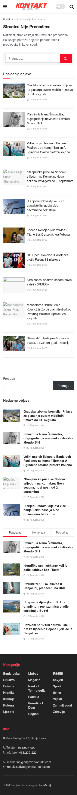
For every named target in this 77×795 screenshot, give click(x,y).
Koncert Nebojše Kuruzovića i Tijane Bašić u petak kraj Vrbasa (48, 232)
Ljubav (33, 673)
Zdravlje (59, 711)
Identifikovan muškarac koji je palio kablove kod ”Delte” (45, 567)
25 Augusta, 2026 (38, 99)
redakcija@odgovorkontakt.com (28, 766)
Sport (57, 686)
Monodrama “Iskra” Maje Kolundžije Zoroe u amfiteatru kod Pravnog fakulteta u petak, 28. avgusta (49, 311)
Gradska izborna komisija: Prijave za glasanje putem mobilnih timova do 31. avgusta (50, 89)
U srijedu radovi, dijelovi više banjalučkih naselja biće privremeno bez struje (45, 205)
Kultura (8, 705)
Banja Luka (11, 673)
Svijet (57, 692)
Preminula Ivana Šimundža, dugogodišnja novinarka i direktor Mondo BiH (48, 118)
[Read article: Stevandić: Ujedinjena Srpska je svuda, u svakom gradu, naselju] (14, 343)
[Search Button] (72, 6)
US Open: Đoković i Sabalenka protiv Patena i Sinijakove (47, 257)
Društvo (9, 680)
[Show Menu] (5, 6)
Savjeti (58, 680)
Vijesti (57, 699)
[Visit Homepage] (31, 6)
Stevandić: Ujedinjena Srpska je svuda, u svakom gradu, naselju (48, 340)
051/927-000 (26, 747)
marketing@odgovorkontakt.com (29, 762)
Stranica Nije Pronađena (30, 19)
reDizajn (47, 785)
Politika (33, 697)
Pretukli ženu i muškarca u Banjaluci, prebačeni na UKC (44, 586)
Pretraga (9, 378)
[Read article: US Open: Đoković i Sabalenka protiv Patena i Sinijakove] (14, 260)
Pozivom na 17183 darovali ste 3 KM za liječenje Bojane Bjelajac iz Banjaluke (48, 629)
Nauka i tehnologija (37, 688)
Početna (8, 19)
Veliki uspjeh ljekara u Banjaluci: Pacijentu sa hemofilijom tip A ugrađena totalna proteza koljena (48, 147)
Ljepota (8, 711)
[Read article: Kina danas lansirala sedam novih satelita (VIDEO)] (14, 285)
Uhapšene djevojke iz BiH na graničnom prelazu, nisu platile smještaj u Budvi (46, 606)
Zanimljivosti (62, 705)
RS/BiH (58, 673)
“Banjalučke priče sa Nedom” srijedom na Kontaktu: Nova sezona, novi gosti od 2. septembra (50, 176)
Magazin (34, 680)
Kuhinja (9, 699)
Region (33, 714)
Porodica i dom (35, 705)
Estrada (8, 686)
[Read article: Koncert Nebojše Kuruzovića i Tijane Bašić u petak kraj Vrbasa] (14, 235)
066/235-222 (27, 752)
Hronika (9, 692)
